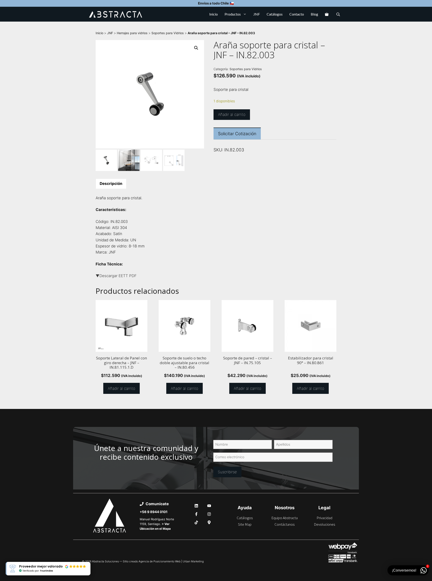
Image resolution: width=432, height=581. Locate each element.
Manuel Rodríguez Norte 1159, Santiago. (157, 523)
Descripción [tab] (111, 183)
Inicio (213, 14)
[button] (196, 48)
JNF (256, 14)
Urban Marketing (193, 561)
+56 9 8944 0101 (153, 512)
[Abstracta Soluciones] (116, 14)
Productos (233, 14)
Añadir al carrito (231, 114)
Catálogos (275, 14)
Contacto (296, 14)
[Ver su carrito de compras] (327, 14)
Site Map (245, 524)
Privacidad (324, 517)
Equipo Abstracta (284, 517)
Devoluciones (324, 524)
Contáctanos (284, 524)
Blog (314, 14)
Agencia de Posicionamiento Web (159, 561)
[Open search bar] (338, 14)
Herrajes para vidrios (132, 33)
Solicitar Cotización (237, 133)
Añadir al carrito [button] (121, 388)
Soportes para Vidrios (167, 33)
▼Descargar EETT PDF (116, 276)
